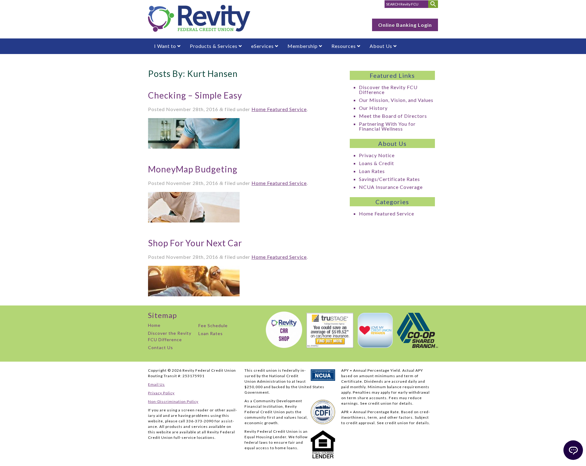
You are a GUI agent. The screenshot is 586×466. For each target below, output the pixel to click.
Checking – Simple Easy (195, 95)
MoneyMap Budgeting (192, 169)
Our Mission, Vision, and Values (396, 100)
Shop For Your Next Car (195, 243)
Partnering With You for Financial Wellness (387, 126)
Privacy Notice (377, 155)
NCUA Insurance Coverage (391, 187)
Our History (373, 108)
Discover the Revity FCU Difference (388, 89)
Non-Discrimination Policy (173, 401)
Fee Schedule (213, 325)
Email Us (156, 384)
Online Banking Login (405, 25)
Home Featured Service (279, 109)
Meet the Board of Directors (393, 116)
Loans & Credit (376, 163)
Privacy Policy (161, 393)
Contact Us (160, 347)
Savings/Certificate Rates (389, 179)
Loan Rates (372, 171)
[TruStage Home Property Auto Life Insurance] (328, 346)
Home (154, 325)
